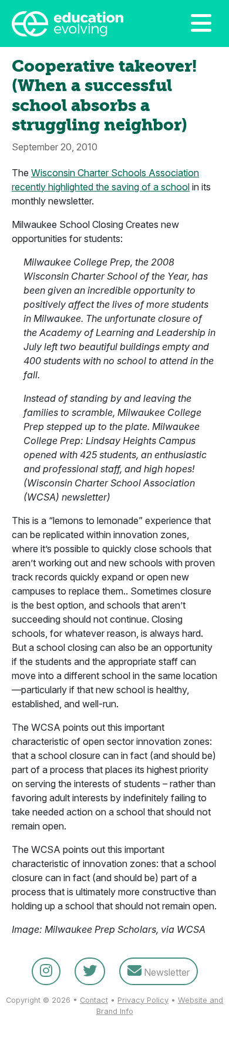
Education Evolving (78, 23)
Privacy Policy (143, 1000)
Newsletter (166, 972)
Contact (94, 1000)
